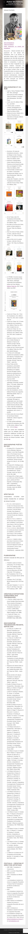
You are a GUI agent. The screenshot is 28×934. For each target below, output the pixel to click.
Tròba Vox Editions (9, 44)
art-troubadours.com (14, 921)
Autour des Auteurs (15, 2)
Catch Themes (16, 932)
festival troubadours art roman (14, 919)
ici (9, 439)
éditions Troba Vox (11, 286)
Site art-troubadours (9, 42)
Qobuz (16, 427)
